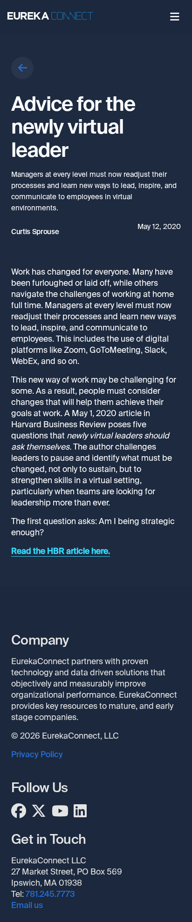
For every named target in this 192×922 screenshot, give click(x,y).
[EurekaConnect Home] (54, 17)
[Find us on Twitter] (38, 811)
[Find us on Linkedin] (80, 811)
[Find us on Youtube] (60, 811)
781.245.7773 (50, 894)
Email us (27, 905)
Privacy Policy (37, 754)
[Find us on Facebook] (18, 811)
